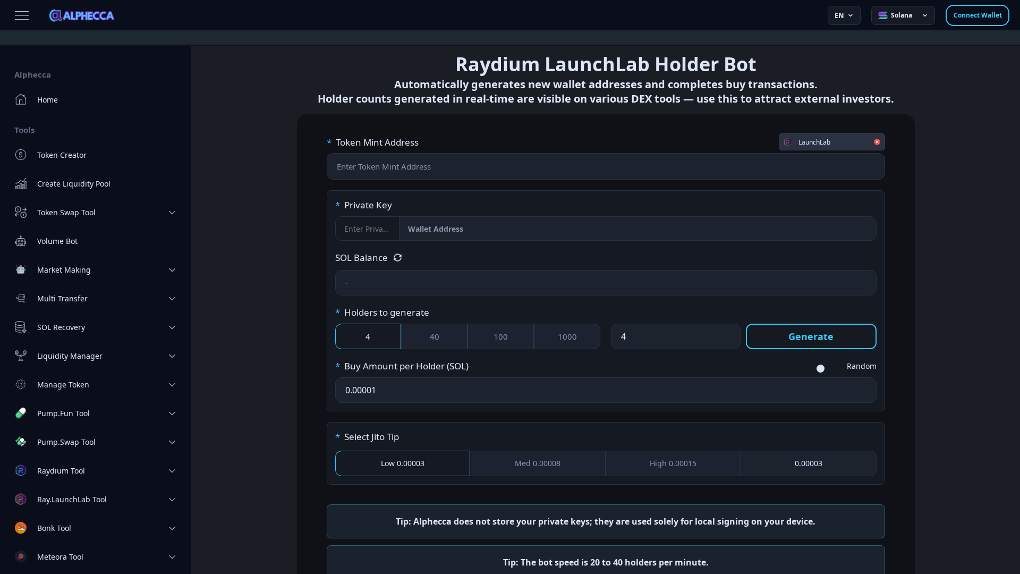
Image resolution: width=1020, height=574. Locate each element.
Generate (811, 336)
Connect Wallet (978, 15)
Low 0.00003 (402, 463)
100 (501, 336)
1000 (567, 336)
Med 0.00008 (537, 463)
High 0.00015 (673, 463)
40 (434, 336)
